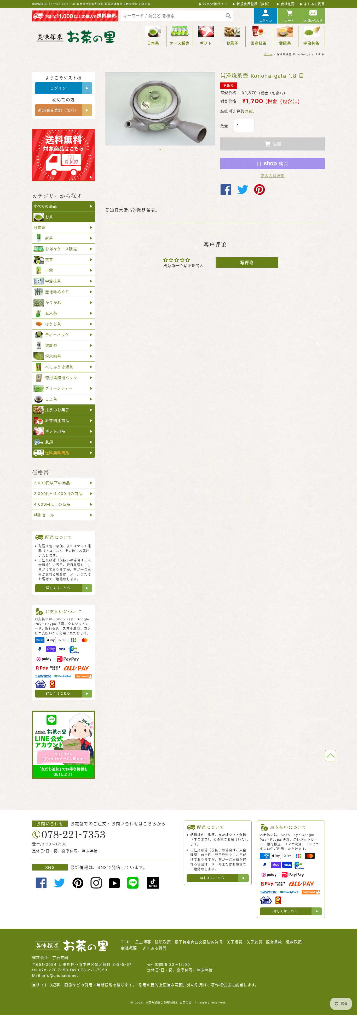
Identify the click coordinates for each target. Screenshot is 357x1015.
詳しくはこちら (58, 588)
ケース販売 (179, 43)
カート (289, 21)
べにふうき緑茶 (59, 367)
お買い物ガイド (215, 4)
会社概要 (288, 4)
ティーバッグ (57, 334)
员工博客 (143, 942)
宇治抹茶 (311, 43)
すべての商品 (45, 206)
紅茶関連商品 (57, 420)
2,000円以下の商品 (52, 483)
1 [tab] (160, 149)
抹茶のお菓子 (57, 410)
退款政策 (294, 942)
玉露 (49, 270)
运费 (248, 111)
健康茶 (285, 43)
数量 (224, 126)
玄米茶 (51, 313)
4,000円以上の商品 (52, 504)
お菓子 (232, 43)
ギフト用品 (55, 431)
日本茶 (153, 43)
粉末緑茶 (53, 356)
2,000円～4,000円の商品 (58, 493)
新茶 (49, 238)
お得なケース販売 (61, 249)
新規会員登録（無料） (254, 4)
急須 (49, 442)
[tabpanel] (160, 109)
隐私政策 (163, 942)
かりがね (53, 302)
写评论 (247, 262)
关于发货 (254, 942)
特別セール (44, 515)
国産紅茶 (259, 43)
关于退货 (235, 942)
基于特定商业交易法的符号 (199, 942)
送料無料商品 (57, 452)
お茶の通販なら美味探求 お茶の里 (168, 1002)
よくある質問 (314, 4)
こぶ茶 (51, 399)
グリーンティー (59, 388)
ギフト (206, 43)
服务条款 (274, 942)
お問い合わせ (313, 21)
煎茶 (49, 259)
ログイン (265, 21)
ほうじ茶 (53, 324)
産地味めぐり (57, 291)
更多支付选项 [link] (273, 176)
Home (268, 54)
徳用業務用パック (61, 377)
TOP (125, 942)
